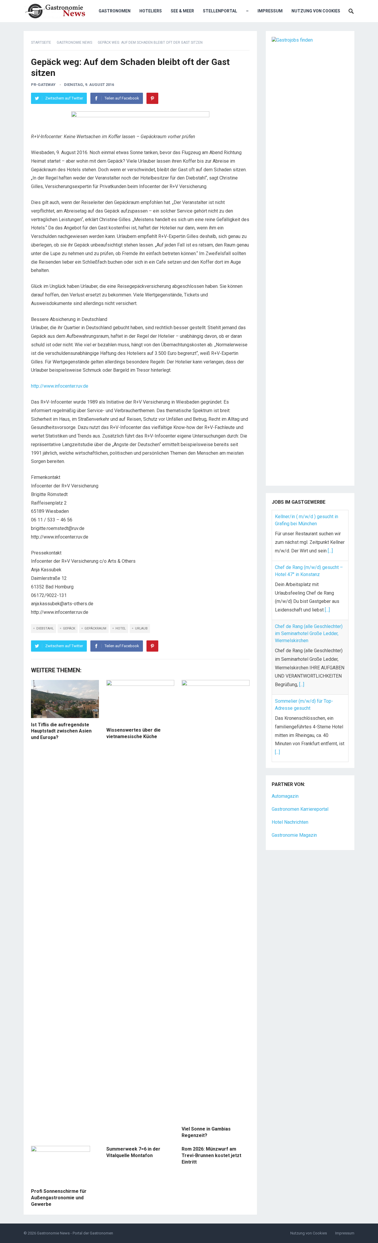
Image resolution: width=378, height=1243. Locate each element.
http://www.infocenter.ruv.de (59, 386)
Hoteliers (150, 11)
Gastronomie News (74, 42)
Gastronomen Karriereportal (300, 809)
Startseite (41, 42)
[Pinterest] (152, 98)
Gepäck (69, 628)
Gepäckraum (95, 628)
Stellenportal (220, 11)
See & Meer (182, 11)
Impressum (270, 11)
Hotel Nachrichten (290, 822)
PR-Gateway (43, 84)
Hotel (120, 628)
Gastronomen (115, 11)
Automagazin (285, 796)
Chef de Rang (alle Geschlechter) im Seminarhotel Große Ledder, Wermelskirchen (309, 633)
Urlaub (141, 628)
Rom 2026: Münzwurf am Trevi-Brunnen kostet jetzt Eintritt (211, 1155)
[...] (330, 551)
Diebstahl (45, 628)
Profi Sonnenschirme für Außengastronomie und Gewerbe (59, 1197)
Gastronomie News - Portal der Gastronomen (75, 1233)
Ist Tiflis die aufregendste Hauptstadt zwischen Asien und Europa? (61, 731)
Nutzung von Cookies (315, 11)
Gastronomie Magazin (294, 835)
